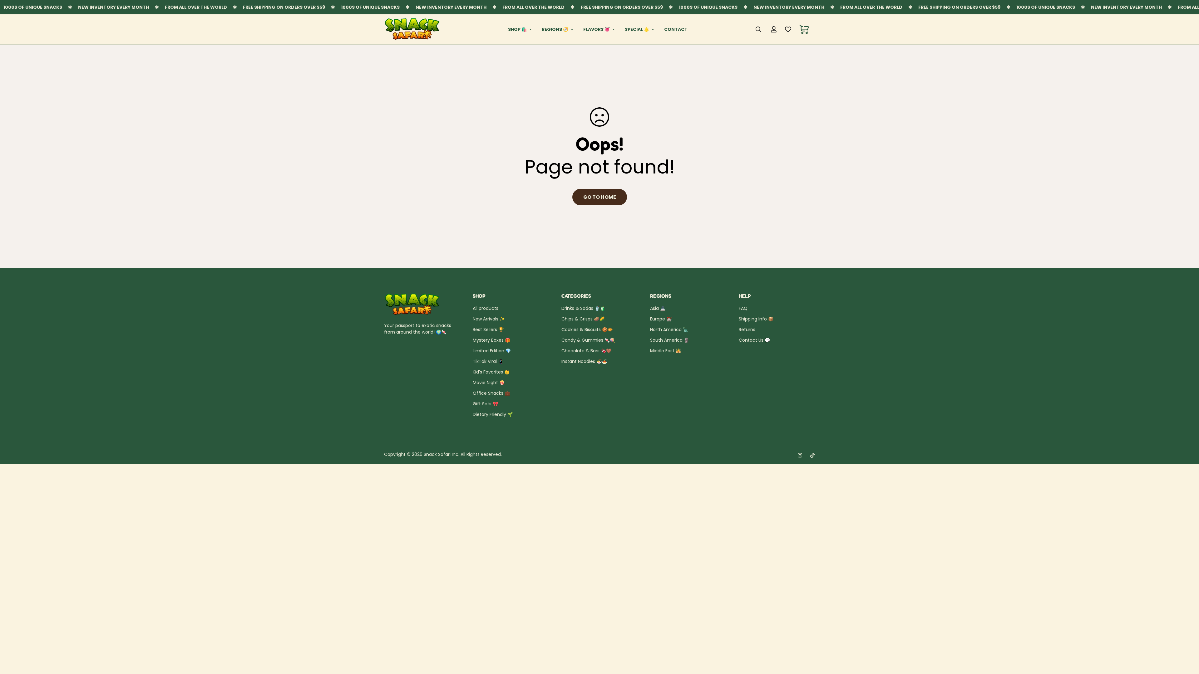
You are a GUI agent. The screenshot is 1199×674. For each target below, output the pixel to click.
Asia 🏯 (657, 308)
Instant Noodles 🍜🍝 (584, 361)
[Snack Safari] (412, 29)
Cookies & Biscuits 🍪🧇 (587, 329)
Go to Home (599, 197)
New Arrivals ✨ (489, 319)
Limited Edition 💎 (492, 351)
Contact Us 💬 (754, 340)
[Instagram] (799, 455)
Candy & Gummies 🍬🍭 (588, 340)
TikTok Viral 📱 (488, 361)
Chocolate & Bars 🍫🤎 (586, 351)
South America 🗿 (669, 340)
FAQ (743, 308)
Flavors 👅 (596, 29)
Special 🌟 (637, 29)
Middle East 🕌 (665, 351)
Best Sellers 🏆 (488, 329)
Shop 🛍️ (517, 29)
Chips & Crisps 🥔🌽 (582, 319)
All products (485, 308)
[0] (804, 29)
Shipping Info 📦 (756, 319)
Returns (747, 329)
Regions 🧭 (555, 29)
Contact (676, 29)
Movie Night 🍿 (489, 382)
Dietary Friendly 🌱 (493, 414)
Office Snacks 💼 (491, 393)
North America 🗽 (669, 329)
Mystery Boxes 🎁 (491, 340)
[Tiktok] (812, 455)
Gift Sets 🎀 (485, 404)
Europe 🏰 (661, 319)
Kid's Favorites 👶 (491, 372)
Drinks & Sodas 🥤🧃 (583, 308)
